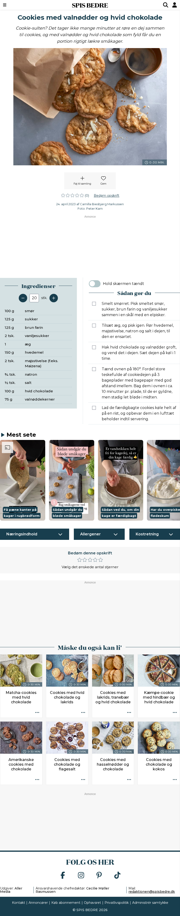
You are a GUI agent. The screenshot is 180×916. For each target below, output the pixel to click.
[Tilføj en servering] (53, 298)
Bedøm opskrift (106, 195)
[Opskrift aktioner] (37, 713)
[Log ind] (174, 5)
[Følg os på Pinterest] (99, 875)
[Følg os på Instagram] (81, 875)
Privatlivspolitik (117, 903)
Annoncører (38, 903)
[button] (22, 480)
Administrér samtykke (150, 903)
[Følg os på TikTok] (117, 875)
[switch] (95, 283)
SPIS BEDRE (90, 5)
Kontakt (18, 903)
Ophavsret (92, 903)
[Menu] (20, 5)
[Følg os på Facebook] (62, 875)
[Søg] (165, 5)
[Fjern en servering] (23, 298)
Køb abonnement (65, 903)
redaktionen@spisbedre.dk (151, 892)
